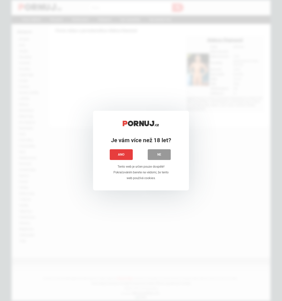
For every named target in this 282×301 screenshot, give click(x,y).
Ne (159, 154)
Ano (121, 154)
